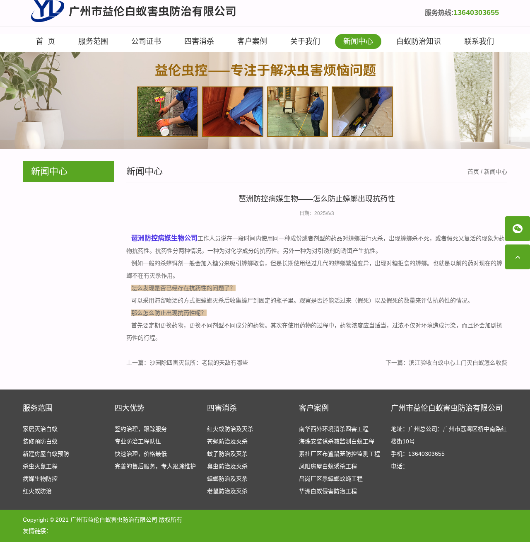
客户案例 (252, 41)
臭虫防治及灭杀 (227, 466)
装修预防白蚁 (40, 441)
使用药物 (299, 325)
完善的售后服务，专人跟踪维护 (155, 466)
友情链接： (37, 530)
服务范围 (93, 41)
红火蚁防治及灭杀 (230, 429)
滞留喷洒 (166, 300)
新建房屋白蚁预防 (46, 453)
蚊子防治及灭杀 (227, 453)
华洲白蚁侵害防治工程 (328, 491)
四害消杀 (199, 41)
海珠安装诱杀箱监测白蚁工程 (336, 441)
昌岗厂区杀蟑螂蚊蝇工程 (331, 478)
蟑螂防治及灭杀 (227, 478)
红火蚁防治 (37, 491)
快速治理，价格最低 (141, 453)
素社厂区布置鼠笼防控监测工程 (339, 453)
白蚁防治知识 (418, 41)
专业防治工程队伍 (138, 441)
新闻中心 (358, 41)
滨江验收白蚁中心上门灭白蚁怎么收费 (458, 362)
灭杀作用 (161, 275)
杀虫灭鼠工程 (40, 466)
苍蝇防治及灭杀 (227, 441)
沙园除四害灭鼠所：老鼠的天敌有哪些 (198, 362)
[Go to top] (517, 256)
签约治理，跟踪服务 (141, 429)
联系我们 (479, 41)
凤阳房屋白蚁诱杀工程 (328, 466)
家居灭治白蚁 (40, 429)
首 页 (45, 41)
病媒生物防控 (40, 478)
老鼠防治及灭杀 (227, 491)
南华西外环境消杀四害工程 (334, 429)
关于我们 (305, 41)
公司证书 (146, 41)
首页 (473, 171)
